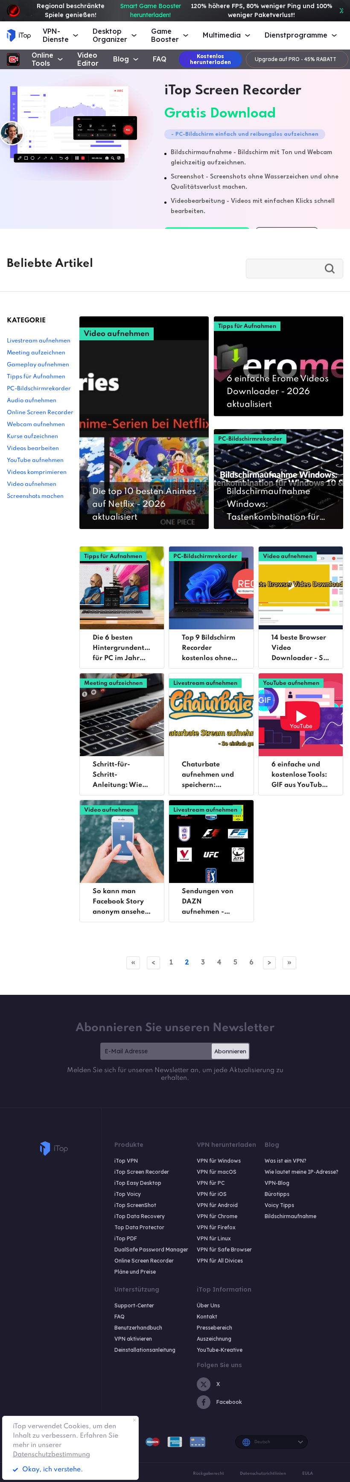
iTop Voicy (127, 1194)
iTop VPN (126, 1161)
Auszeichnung (214, 1339)
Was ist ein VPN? (285, 1161)
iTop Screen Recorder (141, 1172)
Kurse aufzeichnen (32, 436)
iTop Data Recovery (139, 1216)
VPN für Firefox (216, 1227)
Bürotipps (277, 1194)
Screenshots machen (35, 496)
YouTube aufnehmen (35, 460)
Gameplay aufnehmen (38, 365)
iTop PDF (125, 1238)
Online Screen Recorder (40, 412)
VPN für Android (217, 1205)
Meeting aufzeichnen (36, 353)
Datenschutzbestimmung (51, 1454)
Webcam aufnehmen (36, 424)
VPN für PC (211, 1183)
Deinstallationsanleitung (144, 1350)
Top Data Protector (139, 1227)
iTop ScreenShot (135, 1205)
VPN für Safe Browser (224, 1249)
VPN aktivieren (133, 1339)
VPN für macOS (216, 1172)
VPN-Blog (277, 1183)
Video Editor (88, 59)
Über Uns (208, 1305)
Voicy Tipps (279, 1205)
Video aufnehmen (31, 484)
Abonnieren (230, 1051)
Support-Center (134, 1305)
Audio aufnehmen (31, 400)
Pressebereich (214, 1327)
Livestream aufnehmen (38, 341)
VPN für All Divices (220, 1260)
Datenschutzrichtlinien (263, 1473)
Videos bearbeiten (33, 448)
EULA (307, 1473)
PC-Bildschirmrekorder (39, 389)
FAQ (159, 59)
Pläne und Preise (135, 1272)
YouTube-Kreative (219, 1350)
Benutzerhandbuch (138, 1327)
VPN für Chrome (217, 1216)
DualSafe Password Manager (151, 1249)
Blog (121, 59)
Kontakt (207, 1316)
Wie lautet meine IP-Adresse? (301, 1172)
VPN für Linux (214, 1238)
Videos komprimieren (37, 472)
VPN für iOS (212, 1194)
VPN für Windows (219, 1161)
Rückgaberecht (208, 1473)
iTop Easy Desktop (137, 1183)
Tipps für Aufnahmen (36, 377)
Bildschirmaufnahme (290, 1216)
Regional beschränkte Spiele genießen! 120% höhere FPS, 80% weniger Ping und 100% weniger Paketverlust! (184, 10)
